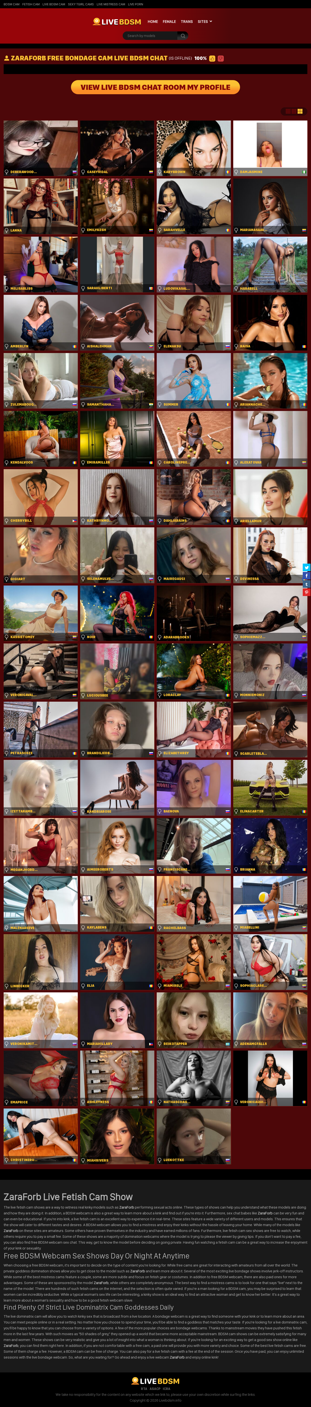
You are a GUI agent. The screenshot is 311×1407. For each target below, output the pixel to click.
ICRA (166, 1389)
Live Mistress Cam (111, 4)
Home (153, 21)
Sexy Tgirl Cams (81, 4)
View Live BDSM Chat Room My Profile (155, 87)
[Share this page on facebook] (307, 575)
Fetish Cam (31, 4)
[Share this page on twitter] (307, 567)
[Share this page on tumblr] (307, 584)
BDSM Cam (11, 4)
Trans (187, 21)
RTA (144, 1389)
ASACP (155, 1389)
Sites (203, 21)
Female (169, 21)
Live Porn (135, 4)
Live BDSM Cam (54, 4)
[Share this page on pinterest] (307, 592)
